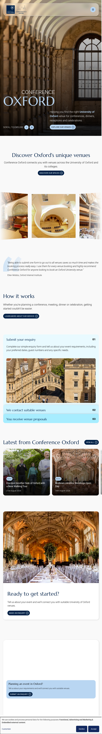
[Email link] (35, 708)
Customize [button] (6, 729)
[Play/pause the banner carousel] (32, 125)
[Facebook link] (26, 708)
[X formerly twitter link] (9, 708)
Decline (80, 729)
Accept (92, 729)
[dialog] (50, 725)
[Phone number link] (43, 708)
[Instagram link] (18, 708)
